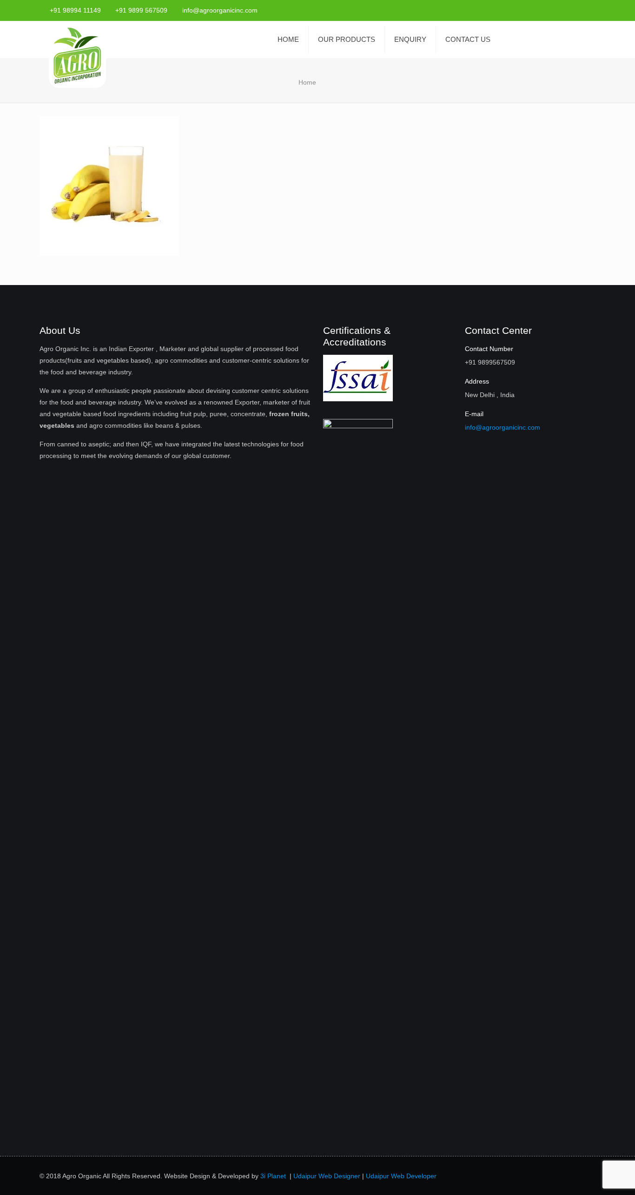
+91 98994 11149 (75, 10)
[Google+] (565, 10)
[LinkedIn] (590, 10)
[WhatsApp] (540, 10)
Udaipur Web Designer (326, 1176)
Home (307, 82)
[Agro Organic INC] (77, 57)
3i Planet (274, 1176)
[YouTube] (578, 10)
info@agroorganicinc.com (220, 10)
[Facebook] (553, 10)
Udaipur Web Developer (401, 1176)
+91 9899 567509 (141, 10)
